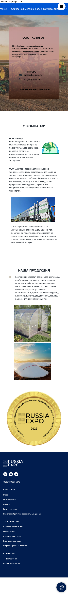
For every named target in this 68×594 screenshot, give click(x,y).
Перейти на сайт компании (34, 89)
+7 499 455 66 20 (10, 558)
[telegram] (16, 474)
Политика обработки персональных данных (22, 514)
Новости (7, 504)
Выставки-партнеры (12, 541)
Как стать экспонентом (13, 526)
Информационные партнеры (15, 545)
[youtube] (11, 474)
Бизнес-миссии (10, 509)
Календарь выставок (12, 536)
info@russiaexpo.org (11, 563)
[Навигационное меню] (61, 6)
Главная (7, 495)
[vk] (5, 474)
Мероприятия (9, 531)
